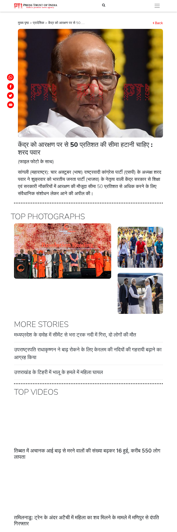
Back (159, 23)
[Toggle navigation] (157, 6)
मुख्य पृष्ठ (23, 22)
